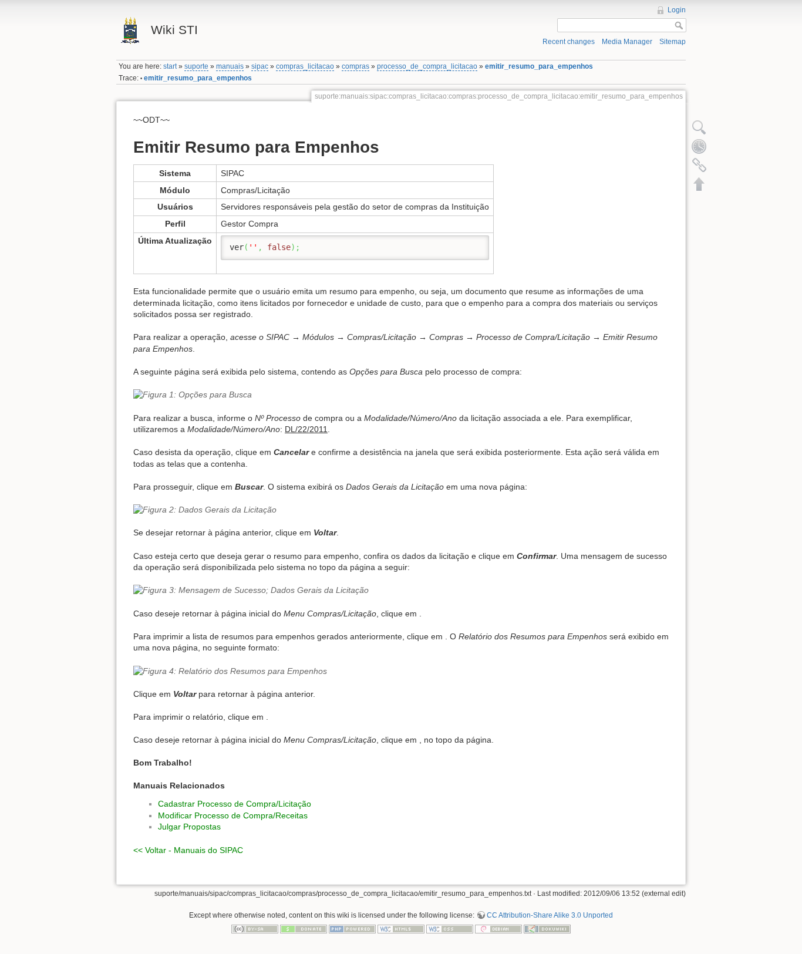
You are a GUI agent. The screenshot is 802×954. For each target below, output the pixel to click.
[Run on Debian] (498, 929)
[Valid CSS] (449, 929)
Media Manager (627, 42)
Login (677, 10)
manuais (230, 66)
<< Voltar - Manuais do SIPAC (188, 850)
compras (355, 66)
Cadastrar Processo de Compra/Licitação (234, 803)
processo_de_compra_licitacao (427, 66)
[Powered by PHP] (352, 929)
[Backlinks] (699, 165)
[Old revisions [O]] (699, 146)
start (170, 66)
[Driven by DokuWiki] (547, 929)
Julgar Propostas (189, 826)
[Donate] (303, 929)
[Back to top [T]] (699, 183)
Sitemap (672, 42)
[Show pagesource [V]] (699, 127)
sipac (259, 66)
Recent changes (568, 42)
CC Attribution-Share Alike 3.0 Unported (550, 915)
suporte (196, 66)
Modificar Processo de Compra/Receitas (233, 815)
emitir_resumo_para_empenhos (539, 66)
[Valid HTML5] (401, 929)
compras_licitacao (305, 66)
